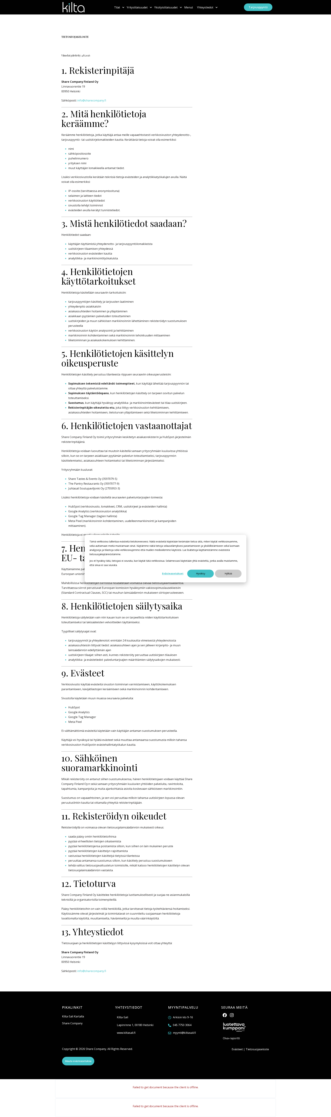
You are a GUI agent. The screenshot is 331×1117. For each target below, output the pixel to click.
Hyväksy (200, 573)
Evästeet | (239, 1049)
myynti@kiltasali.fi (184, 1033)
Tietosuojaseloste (257, 1049)
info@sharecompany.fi (91, 100)
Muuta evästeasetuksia (78, 1061)
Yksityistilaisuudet (166, 7)
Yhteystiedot (205, 7)
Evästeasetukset (172, 573)
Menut (188, 7)
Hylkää (228, 573)
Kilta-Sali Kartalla (73, 1016)
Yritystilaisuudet (137, 7)
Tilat (117, 7)
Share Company (72, 1023)
